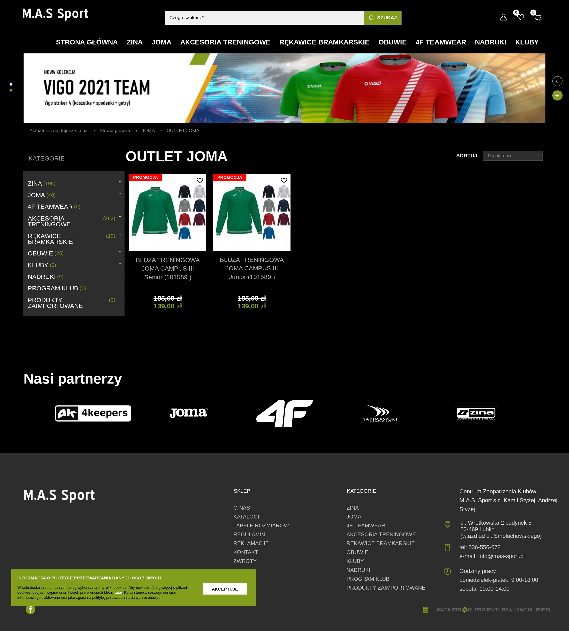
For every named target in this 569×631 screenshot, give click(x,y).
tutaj (118, 592)
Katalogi (246, 517)
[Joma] (188, 413)
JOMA (42, 195)
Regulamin (249, 534)
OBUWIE (46, 254)
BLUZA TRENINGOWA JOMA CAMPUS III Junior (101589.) (252, 268)
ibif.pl (544, 610)
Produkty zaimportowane (71, 303)
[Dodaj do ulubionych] (199, 180)
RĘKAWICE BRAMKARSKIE (71, 239)
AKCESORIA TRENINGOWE (71, 221)
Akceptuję (225, 589)
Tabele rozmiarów (261, 526)
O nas (241, 508)
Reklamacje (251, 543)
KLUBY (42, 265)
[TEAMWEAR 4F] (284, 413)
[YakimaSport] (380, 413)
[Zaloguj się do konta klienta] (503, 17)
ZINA (42, 184)
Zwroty (245, 561)
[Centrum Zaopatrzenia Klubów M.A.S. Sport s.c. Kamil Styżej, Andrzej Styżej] (55, 14)
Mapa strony (454, 610)
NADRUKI (46, 277)
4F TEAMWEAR (54, 207)
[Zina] (476, 413)
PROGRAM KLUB (57, 288)
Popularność (500, 155)
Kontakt (245, 552)
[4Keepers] (93, 413)
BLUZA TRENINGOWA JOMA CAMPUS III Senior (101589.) (168, 269)
